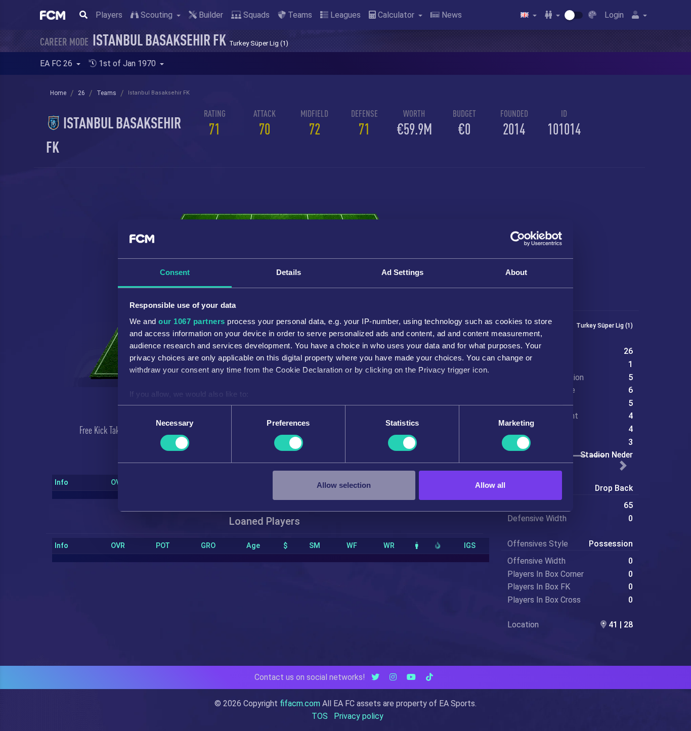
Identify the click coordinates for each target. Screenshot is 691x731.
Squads (255, 15)
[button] (623, 466)
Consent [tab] (175, 272)
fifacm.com (300, 703)
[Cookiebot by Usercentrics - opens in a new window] (517, 238)
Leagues (344, 15)
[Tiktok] (429, 677)
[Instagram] (393, 677)
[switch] (288, 443)
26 (81, 93)
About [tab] (516, 272)
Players (109, 15)
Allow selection (344, 485)
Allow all (490, 485)
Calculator (396, 15)
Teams (299, 15)
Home (58, 93)
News (451, 15)
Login (614, 15)
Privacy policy (358, 716)
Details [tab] (288, 272)
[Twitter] (375, 677)
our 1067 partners (191, 321)
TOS (320, 716)
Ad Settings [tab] (402, 272)
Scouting (157, 15)
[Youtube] (411, 677)
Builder (210, 15)
